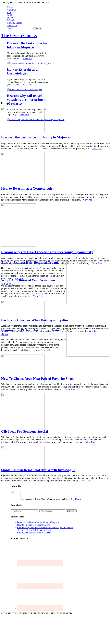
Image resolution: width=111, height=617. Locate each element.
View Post (27, 58)
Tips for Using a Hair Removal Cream (29, 262)
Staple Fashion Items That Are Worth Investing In (38, 470)
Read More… (77, 499)
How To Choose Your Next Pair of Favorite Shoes (37, 378)
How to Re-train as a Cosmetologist (22, 71)
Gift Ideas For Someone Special (24, 431)
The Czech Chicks (19, 35)
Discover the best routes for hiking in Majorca (27, 45)
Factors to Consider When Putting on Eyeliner (35, 320)
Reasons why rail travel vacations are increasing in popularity (27, 99)
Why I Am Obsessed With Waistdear (28, 280)
